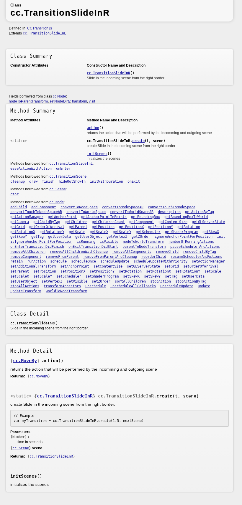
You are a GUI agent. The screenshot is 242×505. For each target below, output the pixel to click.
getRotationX (22, 232)
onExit (133, 181)
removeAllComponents (131, 252)
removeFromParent (62, 257)
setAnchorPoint (74, 266)
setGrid (171, 266)
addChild (18, 207)
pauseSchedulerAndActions (195, 247)
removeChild (167, 252)
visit (92, 101)
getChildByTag (46, 222)
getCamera (19, 222)
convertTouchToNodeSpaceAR (36, 212)
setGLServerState (143, 266)
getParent (78, 227)
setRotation (130, 271)
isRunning (86, 242)
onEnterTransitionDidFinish (37, 247)
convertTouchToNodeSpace (171, 207)
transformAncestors (62, 286)
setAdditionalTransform (33, 266)
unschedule (95, 286)
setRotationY (187, 271)
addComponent (43, 207)
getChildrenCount (108, 222)
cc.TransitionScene (67, 176)
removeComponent (25, 257)
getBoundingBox (145, 217)
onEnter (63, 168)
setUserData (193, 276)
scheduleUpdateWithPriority (160, 261)
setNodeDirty (60, 101)
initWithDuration (106, 181)
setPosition (44, 271)
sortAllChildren (130, 281)
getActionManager (26, 217)
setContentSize (108, 266)
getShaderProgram (181, 232)
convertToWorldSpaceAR (131, 212)
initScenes (97, 154)
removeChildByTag (199, 252)
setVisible (77, 281)
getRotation (188, 227)
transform (79, 101)
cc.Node (59, 96)
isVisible (109, 242)
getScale (77, 232)
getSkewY (18, 237)
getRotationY (52, 232)
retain (16, 261)
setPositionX (72, 271)
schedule (58, 261)
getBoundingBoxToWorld (186, 217)
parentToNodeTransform (144, 247)
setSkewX (131, 276)
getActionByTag (199, 212)
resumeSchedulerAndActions (196, 257)
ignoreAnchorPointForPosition (183, 237)
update (204, 286)
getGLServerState (208, 222)
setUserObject (23, 281)
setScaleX (19, 276)
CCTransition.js (39, 28)
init (221, 237)
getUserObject (88, 237)
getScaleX (99, 232)
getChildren (76, 222)
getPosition (103, 227)
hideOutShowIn (72, 181)
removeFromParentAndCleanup (110, 257)
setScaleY (42, 276)
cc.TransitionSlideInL (44, 33)
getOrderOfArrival (46, 227)
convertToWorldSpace (86, 212)
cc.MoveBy (25, 360)
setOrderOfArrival (200, 266)
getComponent (141, 222)
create (138, 141)
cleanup (17, 181)
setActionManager (208, 261)
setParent (19, 271)
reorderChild (153, 257)
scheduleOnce (83, 261)
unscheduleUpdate (176, 286)
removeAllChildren (27, 252)
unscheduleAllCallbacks (133, 286)
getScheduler (148, 232)
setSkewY (152, 276)
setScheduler (68, 276)
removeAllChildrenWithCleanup (79, 252)
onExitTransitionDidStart (93, 247)
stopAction (160, 281)
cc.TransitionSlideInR (108, 73)
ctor (14, 194)
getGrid (17, 227)
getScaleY (122, 232)
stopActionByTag (190, 281)
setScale (213, 271)
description (169, 212)
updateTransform (25, 291)
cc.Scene (57, 189)
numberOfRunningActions (191, 242)
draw (33, 181)
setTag (171, 276)
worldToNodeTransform (66, 291)
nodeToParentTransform (28, 101)
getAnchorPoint (62, 217)
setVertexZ (52, 281)
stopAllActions (24, 286)
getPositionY (160, 227)
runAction (36, 261)
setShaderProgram (102, 276)
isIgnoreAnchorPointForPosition (41, 242)
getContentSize (172, 222)
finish (48, 181)
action (93, 128)
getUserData (59, 237)
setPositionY (102, 271)
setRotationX (158, 271)
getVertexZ (117, 237)
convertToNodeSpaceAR (122, 207)
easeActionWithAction (31, 168)
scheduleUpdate (114, 261)
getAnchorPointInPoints (104, 217)
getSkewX (210, 232)
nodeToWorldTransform (143, 242)
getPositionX (131, 227)
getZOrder (141, 237)
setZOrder (101, 281)
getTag (37, 237)
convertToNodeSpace (79, 207)
